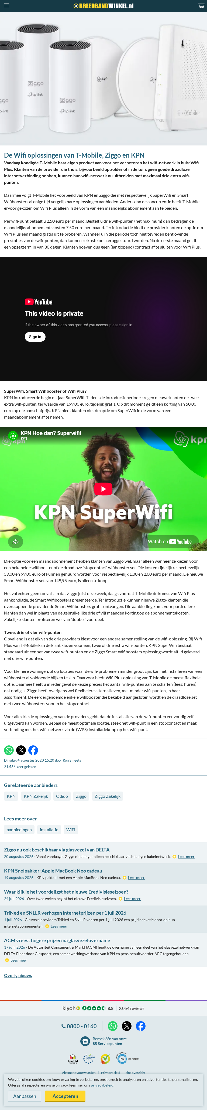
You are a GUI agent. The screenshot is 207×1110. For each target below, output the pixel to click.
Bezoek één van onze (110, 1041)
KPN (11, 796)
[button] (6, 6)
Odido (62, 796)
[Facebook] (33, 750)
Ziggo (81, 796)
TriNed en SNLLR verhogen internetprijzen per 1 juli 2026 (65, 913)
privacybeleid (102, 1085)
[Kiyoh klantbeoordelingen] (107, 1059)
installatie (49, 829)
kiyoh (71, 1008)
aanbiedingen (19, 829)
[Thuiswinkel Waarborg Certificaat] (74, 1059)
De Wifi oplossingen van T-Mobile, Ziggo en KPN (74, 155)
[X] (21, 750)
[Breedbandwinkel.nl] (103, 6)
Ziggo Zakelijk (107, 796)
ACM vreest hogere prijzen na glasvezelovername (57, 940)
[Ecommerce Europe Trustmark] (90, 1059)
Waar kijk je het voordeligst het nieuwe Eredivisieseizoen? (66, 892)
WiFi (70, 829)
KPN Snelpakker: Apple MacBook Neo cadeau (53, 871)
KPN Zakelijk (36, 796)
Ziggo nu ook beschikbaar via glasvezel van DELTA (57, 850)
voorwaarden (79, 1073)
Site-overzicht (135, 1073)
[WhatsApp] (9, 750)
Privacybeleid (110, 1073)
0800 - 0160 (82, 1026)
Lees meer (186, 856)
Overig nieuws (18, 975)
